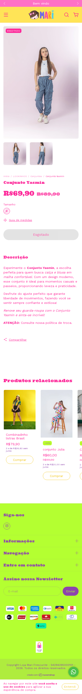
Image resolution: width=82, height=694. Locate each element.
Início (6, 176)
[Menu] (6, 15)
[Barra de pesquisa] (66, 15)
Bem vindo (41, 3)
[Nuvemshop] (41, 675)
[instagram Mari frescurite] (6, 526)
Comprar (19, 460)
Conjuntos (36, 176)
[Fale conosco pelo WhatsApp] (73, 672)
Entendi (70, 686)
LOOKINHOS (20, 176)
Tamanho (9, 204)
